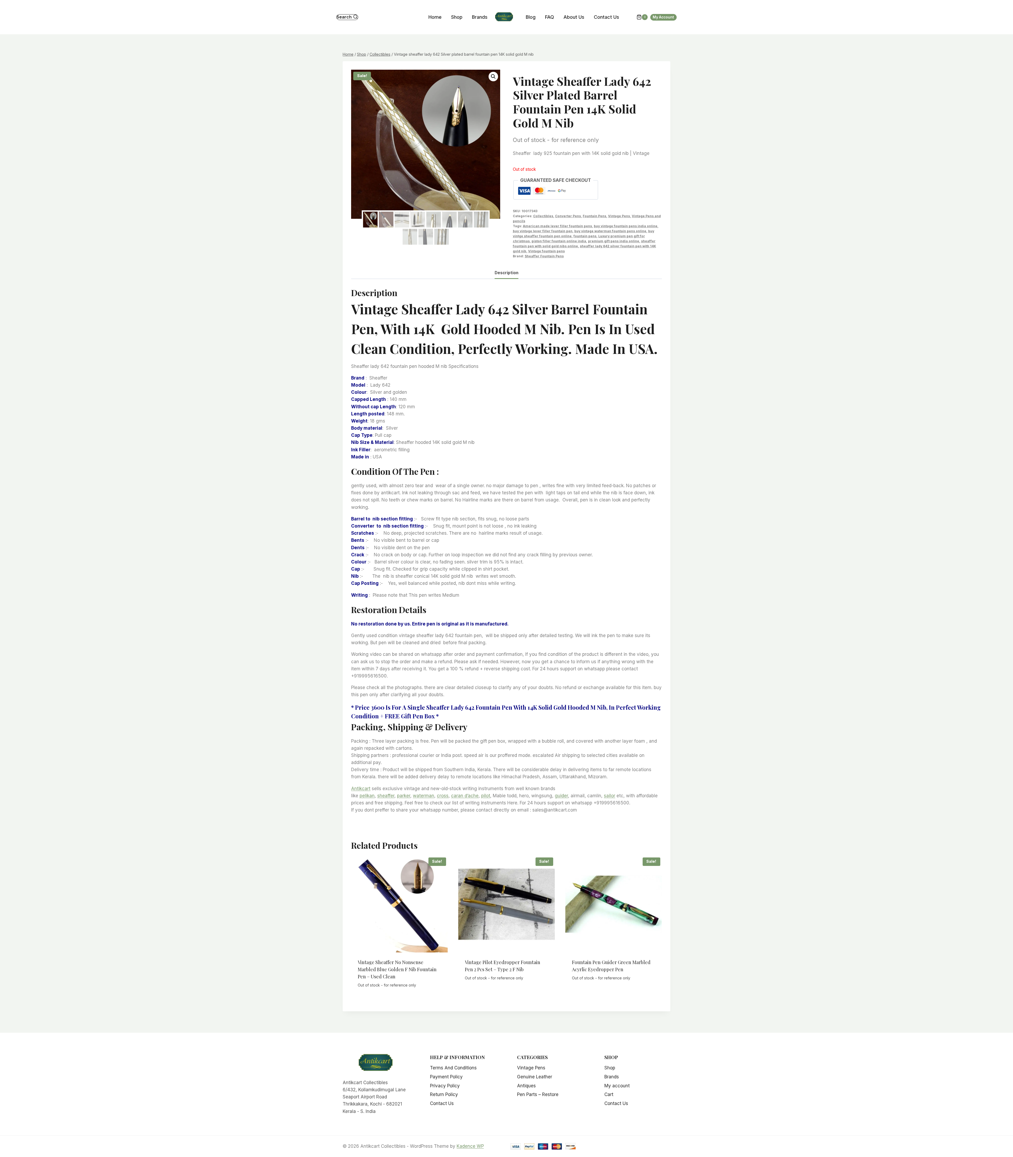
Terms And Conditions (453, 1067)
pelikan (367, 795)
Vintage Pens (619, 216)
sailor (609, 795)
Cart (608, 1094)
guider (561, 795)
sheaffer (385, 795)
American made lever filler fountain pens (557, 226)
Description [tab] (506, 272)
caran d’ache (465, 795)
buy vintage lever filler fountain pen (542, 231)
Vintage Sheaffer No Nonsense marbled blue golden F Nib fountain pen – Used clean (397, 969)
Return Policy (444, 1094)
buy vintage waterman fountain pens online (610, 231)
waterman (423, 795)
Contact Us (606, 17)
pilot (485, 795)
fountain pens (585, 236)
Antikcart (360, 788)
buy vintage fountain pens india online (625, 226)
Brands (480, 17)
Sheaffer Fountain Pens (544, 256)
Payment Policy (446, 1076)
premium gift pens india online (613, 241)
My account (617, 1085)
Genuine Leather (534, 1076)
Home (435, 17)
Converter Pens (568, 216)
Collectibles (543, 216)
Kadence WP (470, 1146)
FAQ (549, 17)
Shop (456, 17)
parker (403, 795)
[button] (493, 76)
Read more (506, 992)
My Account (663, 17)
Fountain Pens (594, 216)
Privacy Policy (445, 1085)
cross (442, 795)
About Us (573, 17)
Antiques (526, 1085)
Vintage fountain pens (546, 251)
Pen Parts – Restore (537, 1094)
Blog (531, 17)
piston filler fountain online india (559, 241)
